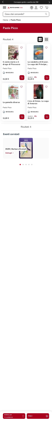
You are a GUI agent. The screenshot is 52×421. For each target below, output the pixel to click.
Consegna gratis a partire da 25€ (26, 2)
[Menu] (5, 7)
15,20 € (31, 79)
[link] (32, 8)
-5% (35, 77)
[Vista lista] (46, 39)
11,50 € (6, 79)
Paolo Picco (7, 68)
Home (6, 20)
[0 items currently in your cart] (46, 7)
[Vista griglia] (40, 39)
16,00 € (30, 77)
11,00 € (6, 118)
